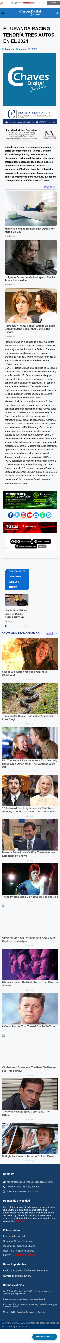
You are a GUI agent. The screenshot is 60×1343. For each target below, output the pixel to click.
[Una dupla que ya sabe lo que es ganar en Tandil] (16, 600)
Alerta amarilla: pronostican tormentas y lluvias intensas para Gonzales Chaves (30, 1305)
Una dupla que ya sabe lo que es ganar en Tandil (16, 614)
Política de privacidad (16, 1200)
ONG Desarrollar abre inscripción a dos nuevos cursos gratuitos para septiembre (27, 1292)
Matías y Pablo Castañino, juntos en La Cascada (24, 1312)
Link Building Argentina (24, 1254)
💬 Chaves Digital (44, 1337)
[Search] (56, 13)
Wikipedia (21, 1221)
